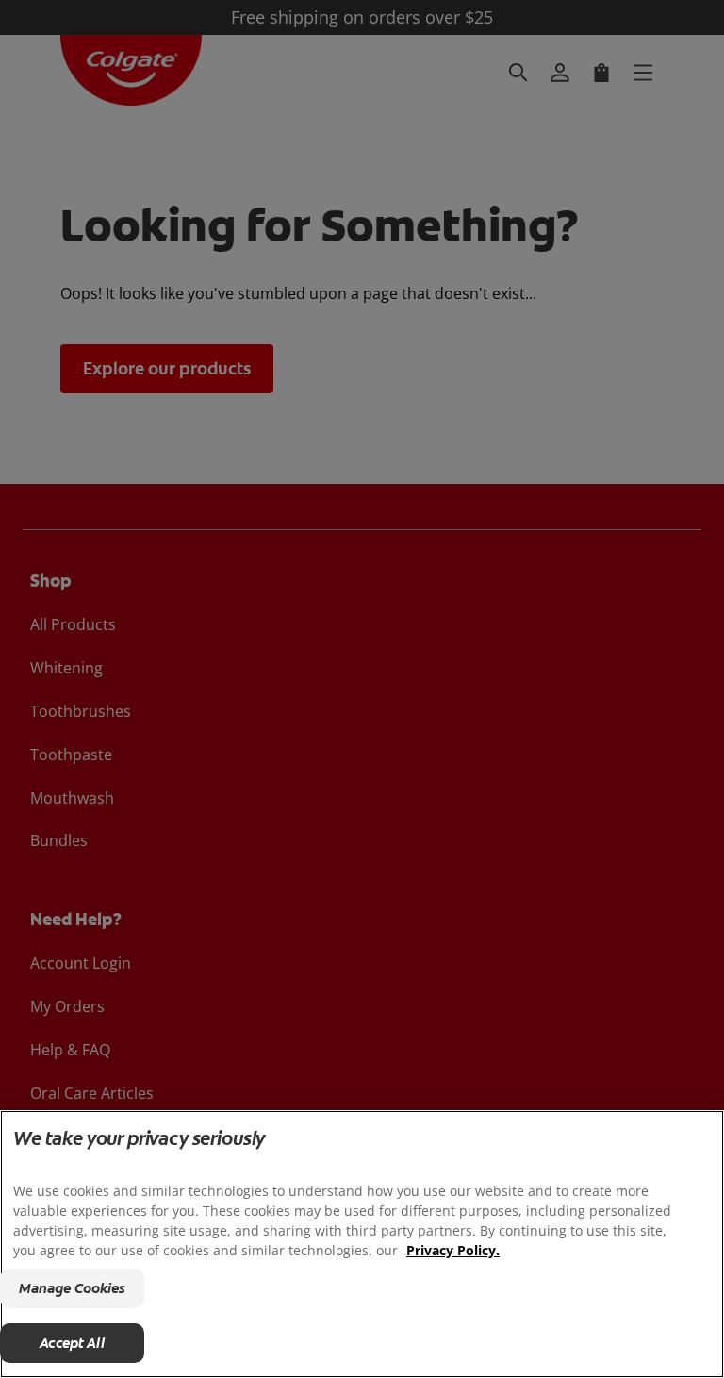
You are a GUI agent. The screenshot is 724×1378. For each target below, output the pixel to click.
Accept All (72, 1343)
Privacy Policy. (453, 1250)
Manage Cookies (72, 1288)
